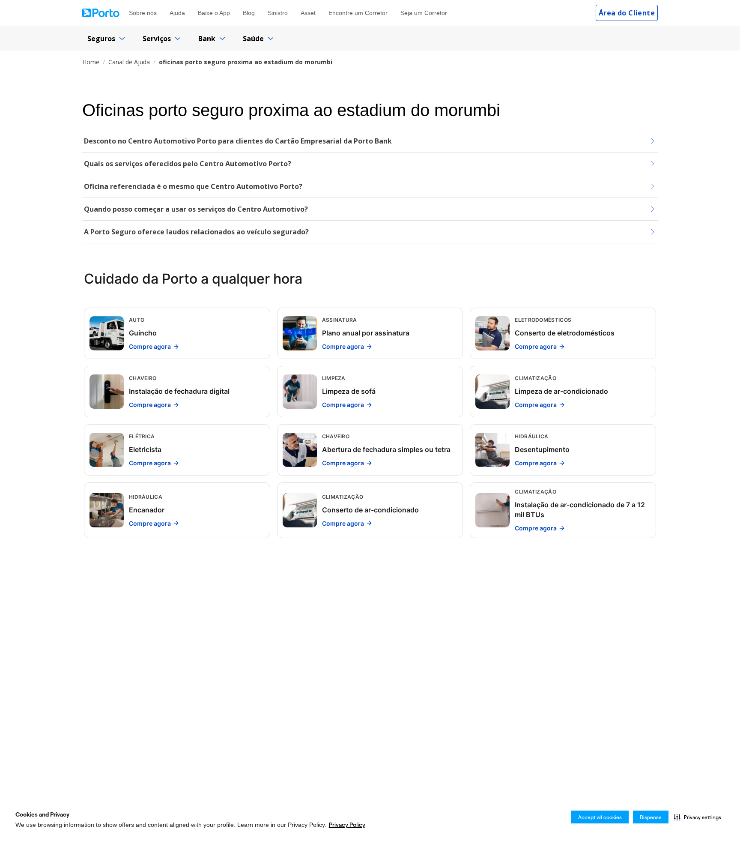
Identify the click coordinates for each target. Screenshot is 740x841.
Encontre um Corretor (358, 12)
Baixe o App (214, 12)
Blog (249, 12)
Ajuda (177, 12)
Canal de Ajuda (129, 62)
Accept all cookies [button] (600, 817)
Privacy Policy (347, 824)
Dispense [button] (651, 817)
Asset (308, 12)
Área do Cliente (627, 13)
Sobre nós (143, 12)
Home (90, 62)
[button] (697, 817)
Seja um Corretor (423, 12)
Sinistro (278, 12)
